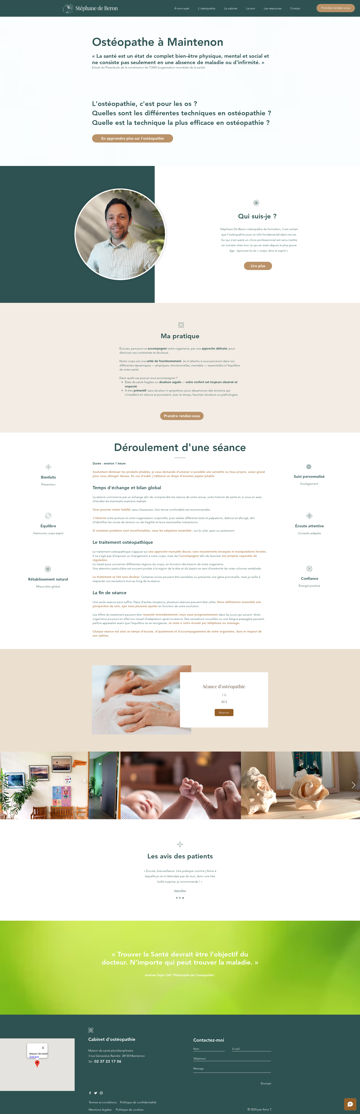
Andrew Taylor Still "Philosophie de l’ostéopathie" (180, 975)
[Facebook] (90, 1093)
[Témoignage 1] (176, 898)
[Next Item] (353, 785)
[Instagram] (101, 1093)
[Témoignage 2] (179, 898)
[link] (224, 686)
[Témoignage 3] (183, 898)
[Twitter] (96, 1093)
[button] (224, 712)
